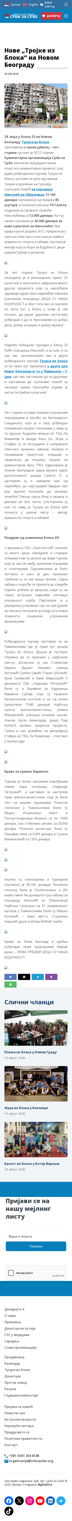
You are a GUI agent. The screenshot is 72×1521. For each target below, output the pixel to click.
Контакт (11, 1445)
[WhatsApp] (10, 984)
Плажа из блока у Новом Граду (30, 1052)
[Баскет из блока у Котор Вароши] (36, 1139)
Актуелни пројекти (20, 1419)
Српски (15, 4)
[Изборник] (66, 16)
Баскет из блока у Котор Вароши (31, 1163)
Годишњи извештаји (21, 1395)
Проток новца (15, 1382)
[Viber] (51, 977)
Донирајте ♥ (14, 1309)
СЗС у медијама (16, 1335)
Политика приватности (23, 1438)
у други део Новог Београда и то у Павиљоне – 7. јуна (36, 371)
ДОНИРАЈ (53, 16)
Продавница (14, 1357)
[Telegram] (38, 977)
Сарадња (11, 1341)
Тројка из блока (35, 142)
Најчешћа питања (19, 1426)
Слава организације (20, 1347)
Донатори (12, 1376)
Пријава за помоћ (18, 1406)
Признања (12, 1322)
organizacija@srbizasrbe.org (30, 1461)
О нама (10, 1315)
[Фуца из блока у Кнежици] (36, 1084)
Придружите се (17, 1432)
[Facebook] (10, 977)
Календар (12, 1363)
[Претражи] (66, 4)
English (33, 4)
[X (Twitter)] (24, 977)
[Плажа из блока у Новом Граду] (36, 1028)
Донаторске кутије (20, 1328)
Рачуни (10, 1389)
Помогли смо (14, 1413)
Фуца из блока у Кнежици (26, 1108)
